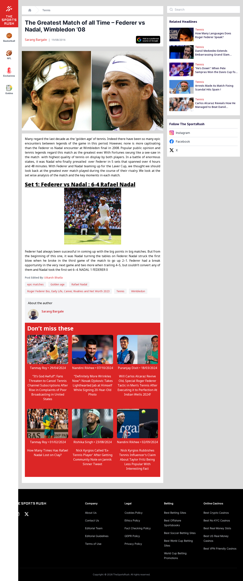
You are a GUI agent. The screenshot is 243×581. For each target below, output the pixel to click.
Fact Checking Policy (138, 528)
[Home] (30, 10)
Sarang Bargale (36, 40)
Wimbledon (138, 291)
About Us (90, 512)
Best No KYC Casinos (217, 520)
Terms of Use (93, 543)
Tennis (46, 10)
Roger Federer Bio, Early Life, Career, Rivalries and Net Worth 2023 (68, 291)
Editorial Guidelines (96, 536)
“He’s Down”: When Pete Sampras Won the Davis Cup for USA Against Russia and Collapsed (216, 70)
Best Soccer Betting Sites (180, 533)
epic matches (35, 284)
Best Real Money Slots (217, 528)
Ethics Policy (132, 520)
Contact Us (92, 520)
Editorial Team (94, 528)
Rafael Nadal (79, 284)
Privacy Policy (133, 543)
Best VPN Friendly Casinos (220, 548)
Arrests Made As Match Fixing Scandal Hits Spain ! (214, 87)
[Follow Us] (148, 39)
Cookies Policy (134, 512)
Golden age (57, 284)
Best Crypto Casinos (216, 512)
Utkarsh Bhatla (53, 277)
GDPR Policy (132, 536)
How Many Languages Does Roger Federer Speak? (213, 35)
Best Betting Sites (175, 512)
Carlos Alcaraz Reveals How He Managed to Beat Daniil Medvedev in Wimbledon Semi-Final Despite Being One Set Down (215, 105)
